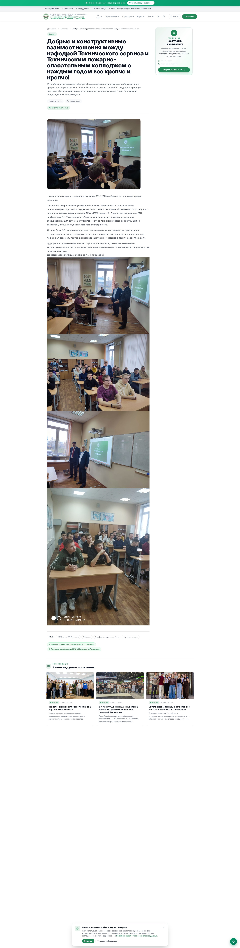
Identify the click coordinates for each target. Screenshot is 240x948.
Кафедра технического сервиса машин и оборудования (72, 644)
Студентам (67, 8)
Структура (127, 16)
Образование (111, 16)
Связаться (189, 16)
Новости (64, 29)
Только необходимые (107, 941)
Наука (139, 16)
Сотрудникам (82, 8)
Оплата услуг (99, 8)
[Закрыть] (164, 927)
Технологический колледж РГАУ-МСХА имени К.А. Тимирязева (75, 649)
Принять (88, 941)
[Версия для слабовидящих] (158, 16)
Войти (175, 16)
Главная (53, 29)
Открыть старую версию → (140, 3)
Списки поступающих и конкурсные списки (130, 8)
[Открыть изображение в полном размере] (94, 154)
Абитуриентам (51, 8)
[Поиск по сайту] (164, 16)
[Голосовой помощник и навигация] (233, 941)
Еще (149, 16)
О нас (98, 16)
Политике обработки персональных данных (136, 936)
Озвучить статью (60, 108)
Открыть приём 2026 (172, 70)
